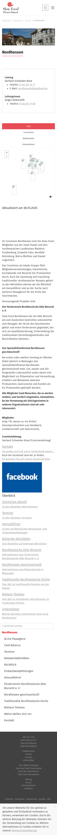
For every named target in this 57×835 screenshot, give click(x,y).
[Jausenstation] (38, 164)
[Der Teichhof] (41, 168)
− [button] (7, 156)
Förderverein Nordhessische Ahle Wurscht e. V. (25, 686)
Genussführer (11, 524)
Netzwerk (18, 20)
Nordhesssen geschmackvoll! (22, 564)
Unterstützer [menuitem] (28, 144)
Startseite (6, 20)
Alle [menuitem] (28, 126)
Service (28, 782)
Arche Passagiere (14, 638)
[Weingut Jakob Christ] (14, 190)
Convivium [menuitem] (29, 132)
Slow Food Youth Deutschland (28, 768)
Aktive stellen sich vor (18, 714)
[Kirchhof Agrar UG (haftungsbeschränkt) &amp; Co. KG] (36, 169)
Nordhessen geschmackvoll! (21, 694)
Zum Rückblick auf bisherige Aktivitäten (24, 543)
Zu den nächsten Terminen (17, 517)
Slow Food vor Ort (28, 740)
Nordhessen (9, 632)
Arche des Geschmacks (28, 771)
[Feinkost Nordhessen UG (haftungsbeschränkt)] (34, 164)
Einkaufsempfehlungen (18, 671)
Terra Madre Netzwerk (28, 765)
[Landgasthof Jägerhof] (33, 176)
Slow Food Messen (28, 743)
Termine (7, 513)
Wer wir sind (28, 737)
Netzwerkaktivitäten (16, 658)
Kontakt (7, 446)
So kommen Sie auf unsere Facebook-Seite (26, 459)
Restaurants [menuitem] (28, 138)
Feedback (28, 788)
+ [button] (7, 152)
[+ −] (28, 174)
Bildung (28, 779)
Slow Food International (28, 774)
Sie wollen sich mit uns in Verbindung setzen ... (28, 451)
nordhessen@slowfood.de (33, 88)
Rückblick (10, 664)
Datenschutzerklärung (24, 830)
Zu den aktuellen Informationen (20, 506)
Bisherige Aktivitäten (16, 539)
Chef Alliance (12, 645)
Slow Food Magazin (28, 746)
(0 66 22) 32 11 (27, 84)
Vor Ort (28, 20)
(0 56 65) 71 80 (27, 103)
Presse (28, 754)
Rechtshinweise (29, 785)
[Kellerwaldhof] (30, 169)
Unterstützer (10, 609)
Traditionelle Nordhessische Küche (26, 579)
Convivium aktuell (14, 502)
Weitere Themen (13, 594)
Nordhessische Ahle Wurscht (21, 550)
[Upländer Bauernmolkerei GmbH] (24, 164)
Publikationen (28, 751)
